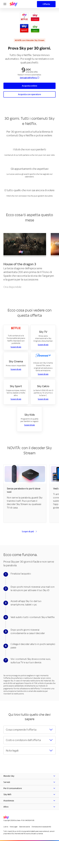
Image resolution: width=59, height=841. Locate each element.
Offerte (46, 4)
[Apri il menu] (4, 3)
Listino (5, 827)
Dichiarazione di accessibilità (41, 827)
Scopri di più (16, 347)
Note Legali (13, 827)
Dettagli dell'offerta (28, 78)
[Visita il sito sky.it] (13, 4)
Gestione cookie (24, 827)
